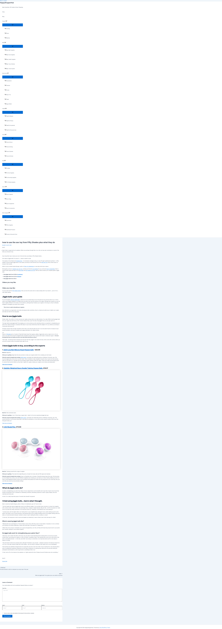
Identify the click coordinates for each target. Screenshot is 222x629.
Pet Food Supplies (10, 172)
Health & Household (10, 125)
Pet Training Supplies (10, 182)
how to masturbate (50, 268)
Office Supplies (9, 225)
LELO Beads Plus (9, 427)
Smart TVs (8, 94)
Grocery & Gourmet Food (11, 234)
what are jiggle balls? (15, 299)
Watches (8, 38)
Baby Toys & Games (10, 64)
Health (3, 108)
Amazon (19, 276)
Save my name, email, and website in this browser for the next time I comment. (19, 613)
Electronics (4, 73)
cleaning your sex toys (17, 268)
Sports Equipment (10, 203)
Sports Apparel (9, 194)
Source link (4, 561)
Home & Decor (9, 142)
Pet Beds (8, 168)
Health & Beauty (9, 116)
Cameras (8, 85)
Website (42, 605)
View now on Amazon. (7, 423)
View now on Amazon (7, 364)
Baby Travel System (10, 68)
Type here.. (4, 588)
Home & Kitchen (9, 156)
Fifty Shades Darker (16, 290)
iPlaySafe (9, 334)
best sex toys (45, 262)
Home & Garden (9, 151)
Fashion (4, 21)
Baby (3, 42)
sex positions (35, 268)
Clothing (8, 28)
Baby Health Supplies (10, 59)
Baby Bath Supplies (10, 50)
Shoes (7, 33)
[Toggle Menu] (12, 24)
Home (3, 134)
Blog (3, 16)
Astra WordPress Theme (105, 627)
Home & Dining (9, 146)
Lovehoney (20, 274)
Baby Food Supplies (10, 54)
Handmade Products (10, 229)
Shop (3, 11)
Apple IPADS (9, 104)
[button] (6, 21)
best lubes (21, 270)
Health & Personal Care (11, 130)
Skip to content (3, 0)
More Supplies (5, 212)
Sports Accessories (10, 208)
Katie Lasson (23, 357)
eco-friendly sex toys (30, 270)
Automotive (8, 220)
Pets (3, 160)
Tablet (7, 99)
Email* (23, 605)
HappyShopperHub (7, 3)
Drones (7, 90)
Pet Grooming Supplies (11, 177)
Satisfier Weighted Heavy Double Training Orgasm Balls (23, 368)
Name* (3, 605)
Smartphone (9, 80)
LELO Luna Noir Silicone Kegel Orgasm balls (19, 350)
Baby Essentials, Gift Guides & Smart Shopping (12, 7)
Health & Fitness (9, 120)
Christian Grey (19, 260)
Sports (3, 186)
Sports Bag (8, 199)
